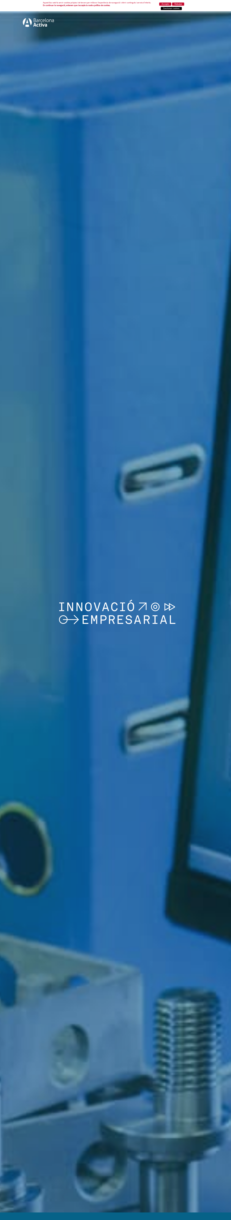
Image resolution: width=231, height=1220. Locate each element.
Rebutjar (178, 4)
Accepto (165, 4)
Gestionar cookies (171, 8)
